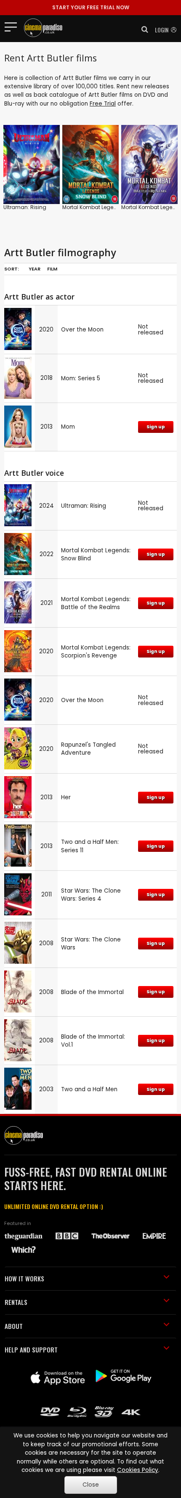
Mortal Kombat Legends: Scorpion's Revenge (95, 652)
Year (34, 268)
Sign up (155, 427)
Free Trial (103, 104)
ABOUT (14, 1326)
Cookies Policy (137, 1470)
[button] (142, 29)
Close (91, 1485)
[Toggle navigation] (13, 26)
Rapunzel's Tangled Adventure (88, 749)
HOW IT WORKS (24, 1278)
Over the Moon (82, 330)
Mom (68, 427)
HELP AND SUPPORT (31, 1349)
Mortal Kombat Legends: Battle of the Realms (95, 603)
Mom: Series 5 (80, 378)
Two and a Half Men (89, 1089)
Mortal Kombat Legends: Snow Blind (108, 207)
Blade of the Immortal (92, 992)
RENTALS (16, 1302)
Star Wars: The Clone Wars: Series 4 (91, 895)
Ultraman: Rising (24, 207)
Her (66, 797)
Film (52, 268)
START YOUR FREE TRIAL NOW (90, 7)
